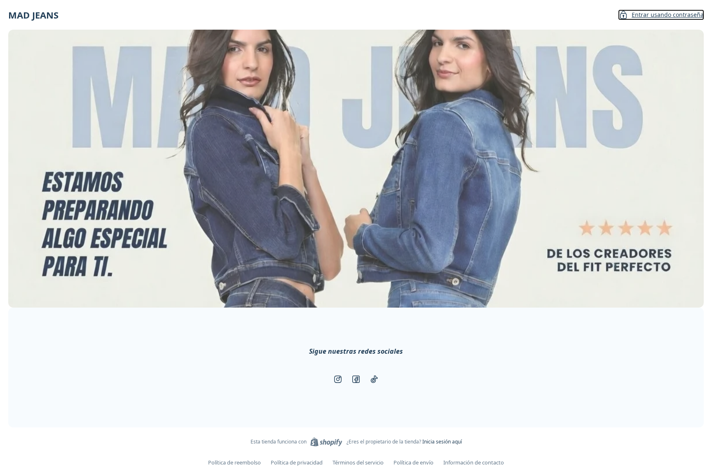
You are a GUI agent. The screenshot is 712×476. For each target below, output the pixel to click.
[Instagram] (338, 379)
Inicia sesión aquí (442, 441)
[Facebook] (356, 379)
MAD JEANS (33, 15)
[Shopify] (326, 441)
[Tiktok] (374, 379)
